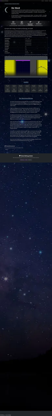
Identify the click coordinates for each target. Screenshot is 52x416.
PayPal (26, 159)
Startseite (10, 3)
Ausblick (21, 23)
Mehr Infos (30, 159)
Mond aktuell (13, 23)
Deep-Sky (25, 16)
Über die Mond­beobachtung (30, 24)
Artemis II (7, 149)
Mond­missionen (38, 23)
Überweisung (22, 159)
